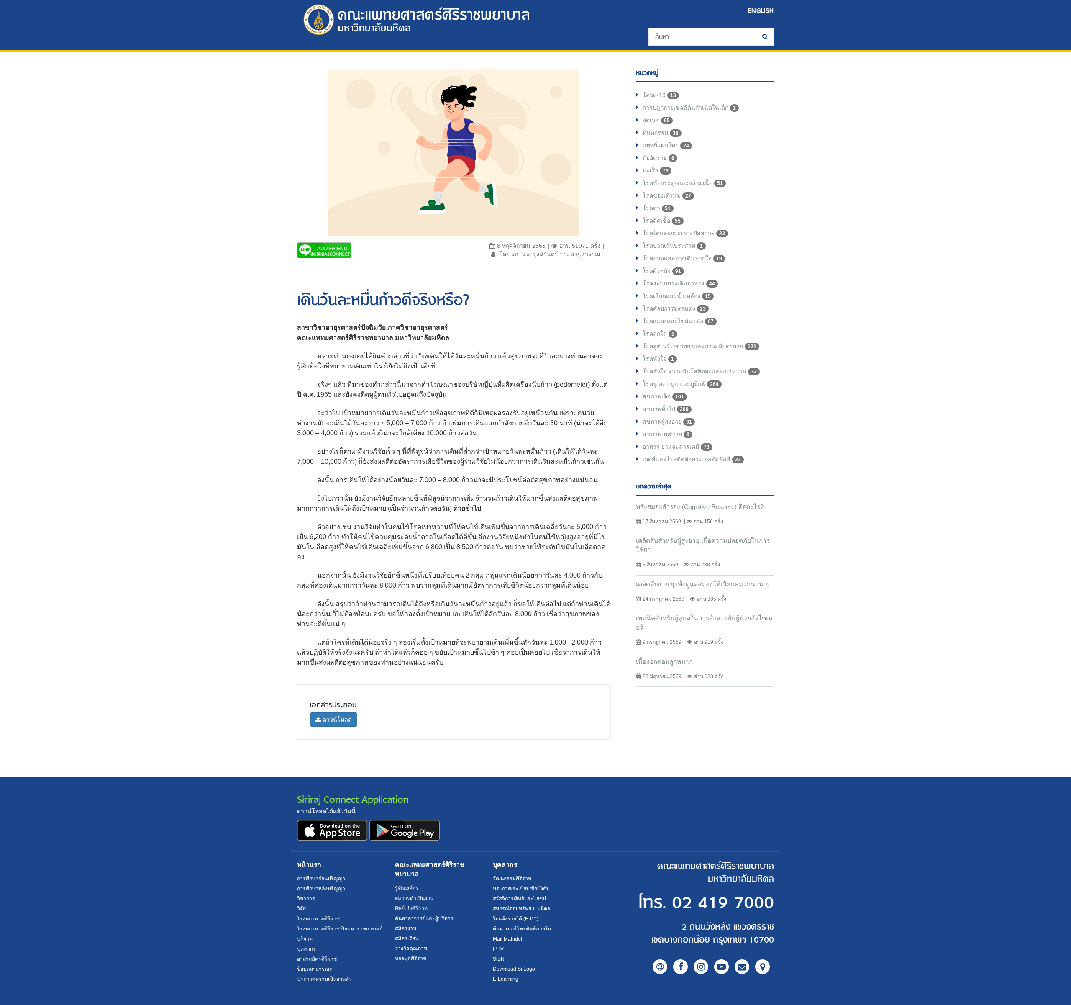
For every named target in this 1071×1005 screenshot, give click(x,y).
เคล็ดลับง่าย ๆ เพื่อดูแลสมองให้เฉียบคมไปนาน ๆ (702, 584)
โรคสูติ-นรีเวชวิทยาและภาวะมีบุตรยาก (699, 346)
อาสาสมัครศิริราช (317, 959)
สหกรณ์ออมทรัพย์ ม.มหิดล (522, 909)
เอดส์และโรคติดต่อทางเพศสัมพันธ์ (692, 459)
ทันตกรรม (661, 132)
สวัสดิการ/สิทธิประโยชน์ (519, 899)
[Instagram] (701, 966)
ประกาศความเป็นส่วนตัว (324, 979)
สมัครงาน (405, 928)
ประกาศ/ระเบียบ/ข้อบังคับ (521, 889)
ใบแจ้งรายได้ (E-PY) (515, 919)
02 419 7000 (723, 903)
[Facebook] (680, 966)
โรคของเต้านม (667, 195)
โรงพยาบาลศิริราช (318, 919)
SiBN (499, 959)
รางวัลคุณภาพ (411, 948)
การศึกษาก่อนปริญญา (321, 879)
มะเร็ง (656, 170)
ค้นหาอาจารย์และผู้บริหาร (424, 918)
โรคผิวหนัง (662, 270)
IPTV (498, 949)
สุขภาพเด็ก (663, 396)
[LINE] (660, 966)
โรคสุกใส (658, 333)
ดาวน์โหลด (336, 719)
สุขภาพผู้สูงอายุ (667, 421)
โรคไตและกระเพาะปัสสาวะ (684, 233)
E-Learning (505, 979)
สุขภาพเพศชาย (666, 434)
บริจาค (305, 939)
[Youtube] (721, 966)
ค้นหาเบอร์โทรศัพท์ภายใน (522, 929)
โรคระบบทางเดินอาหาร (679, 283)
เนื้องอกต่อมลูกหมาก (664, 661)
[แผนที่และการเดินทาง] (762, 966)
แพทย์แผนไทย (666, 145)
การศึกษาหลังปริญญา (321, 889)
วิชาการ (306, 899)
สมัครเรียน (406, 938)
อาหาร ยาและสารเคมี (676, 446)
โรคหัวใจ (658, 358)
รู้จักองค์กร (406, 888)
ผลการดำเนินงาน (414, 898)
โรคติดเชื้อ (662, 220)
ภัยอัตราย (658, 157)
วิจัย (301, 909)
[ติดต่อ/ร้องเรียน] (742, 966)
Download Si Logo (514, 969)
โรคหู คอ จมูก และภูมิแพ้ (681, 383)
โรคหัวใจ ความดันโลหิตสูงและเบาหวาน (700, 371)
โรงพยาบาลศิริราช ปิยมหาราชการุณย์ (339, 929)
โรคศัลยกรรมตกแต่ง (674, 308)
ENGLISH (761, 10)
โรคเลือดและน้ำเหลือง (677, 296)
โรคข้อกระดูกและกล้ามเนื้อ (683, 183)
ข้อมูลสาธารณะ (314, 969)
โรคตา (657, 208)
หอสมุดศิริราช (410, 958)
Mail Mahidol (507, 939)
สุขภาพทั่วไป (666, 409)
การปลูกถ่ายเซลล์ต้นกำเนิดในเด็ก (689, 107)
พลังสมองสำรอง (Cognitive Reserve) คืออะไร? (700, 506)
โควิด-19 (659, 95)
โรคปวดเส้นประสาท (673, 245)
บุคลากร (306, 949)
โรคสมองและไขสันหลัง (678, 321)
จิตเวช (656, 120)
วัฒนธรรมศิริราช (512, 879)
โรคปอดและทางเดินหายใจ (682, 258)
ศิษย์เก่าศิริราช (411, 908)
